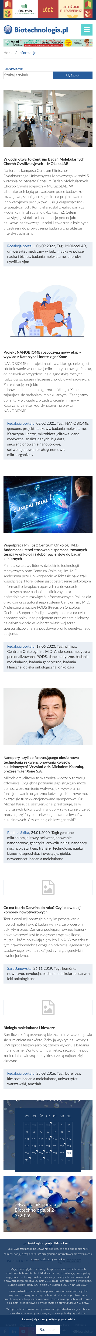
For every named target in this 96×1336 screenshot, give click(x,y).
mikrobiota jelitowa (53, 434)
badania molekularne (49, 257)
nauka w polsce (71, 251)
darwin (84, 974)
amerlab (34, 1084)
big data (57, 439)
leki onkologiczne (21, 979)
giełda (65, 853)
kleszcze (14, 1079)
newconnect (17, 859)
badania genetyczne (45, 662)
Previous (19, 1100)
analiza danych (37, 439)
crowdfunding (57, 843)
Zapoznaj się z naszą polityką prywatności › (48, 1319)
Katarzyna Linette (21, 434)
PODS (42, 657)
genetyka (37, 843)
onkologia (66, 667)
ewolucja (33, 974)
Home (8, 53)
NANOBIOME (76, 423)
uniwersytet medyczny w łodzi (32, 251)
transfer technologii (55, 848)
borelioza (72, 1073)
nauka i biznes (18, 257)
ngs (10, 848)
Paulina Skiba (18, 833)
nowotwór (15, 974)
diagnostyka (29, 853)
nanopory (79, 843)
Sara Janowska (19, 968)
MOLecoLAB (75, 246)
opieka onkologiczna (39, 667)
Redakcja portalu (20, 246)
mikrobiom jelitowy (22, 838)
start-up (30, 848)
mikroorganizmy (20, 455)
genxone (14, 429)
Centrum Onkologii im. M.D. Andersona (39, 652)
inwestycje (49, 853)
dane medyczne (61, 657)
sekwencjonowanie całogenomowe (35, 450)
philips (70, 646)
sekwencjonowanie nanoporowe (33, 444)
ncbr (18, 848)
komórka (69, 968)
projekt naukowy (36, 429)
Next (77, 1100)
